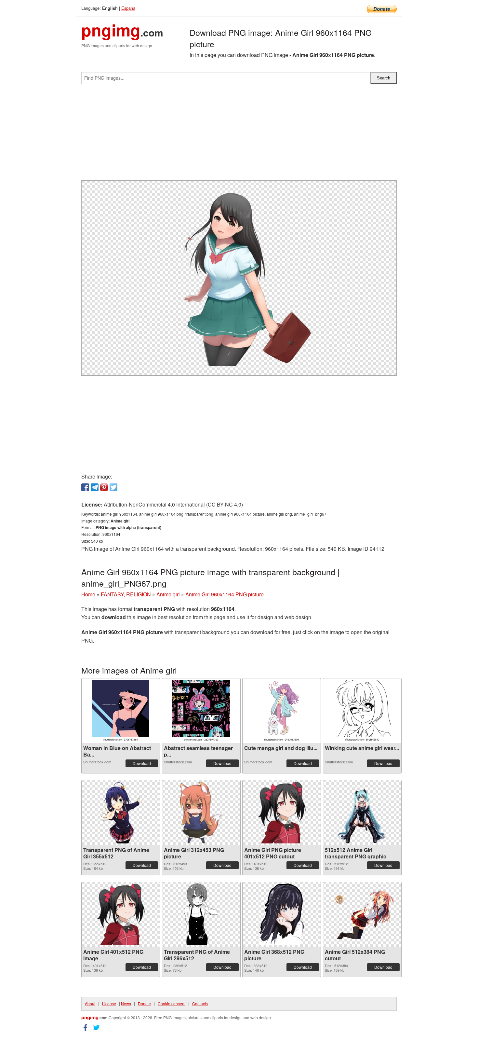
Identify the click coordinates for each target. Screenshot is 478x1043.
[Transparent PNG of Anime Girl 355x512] (120, 812)
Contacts (200, 1003)
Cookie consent (171, 1003)
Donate (144, 1003)
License (109, 1003)
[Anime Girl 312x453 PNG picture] (201, 812)
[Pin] (104, 487)
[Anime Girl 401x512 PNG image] (121, 914)
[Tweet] (113, 487)
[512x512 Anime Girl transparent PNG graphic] (362, 812)
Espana (128, 8)
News (126, 1003)
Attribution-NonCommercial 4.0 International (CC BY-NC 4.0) (173, 504)
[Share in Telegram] (95, 487)
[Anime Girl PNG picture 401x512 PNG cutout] (282, 812)
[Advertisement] (239, 134)
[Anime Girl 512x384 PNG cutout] (362, 914)
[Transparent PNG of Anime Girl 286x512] (201, 914)
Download (142, 763)
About (90, 1003)
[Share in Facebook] (85, 487)
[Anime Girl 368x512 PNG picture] (281, 914)
